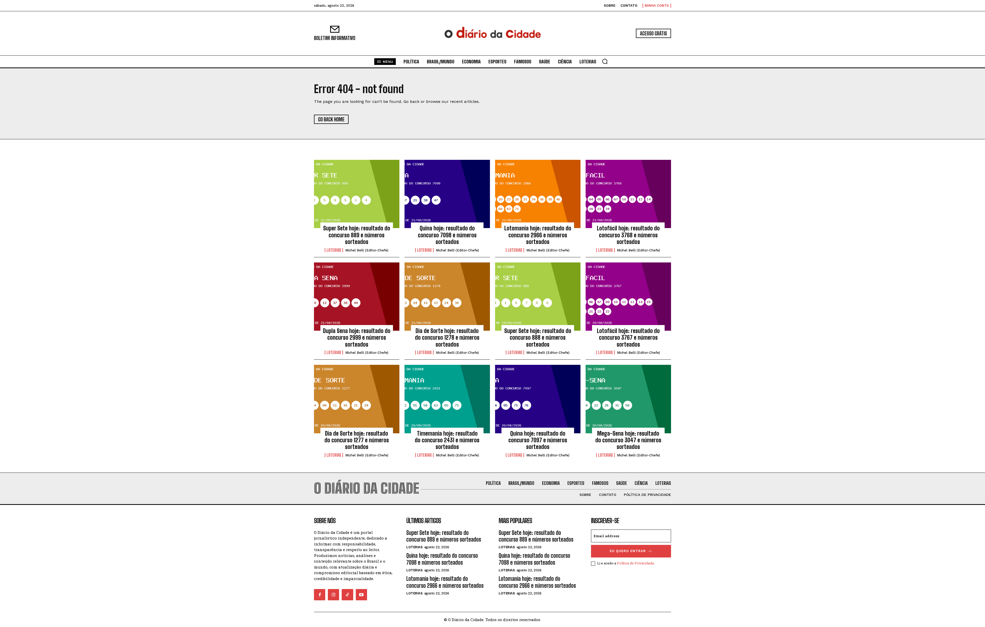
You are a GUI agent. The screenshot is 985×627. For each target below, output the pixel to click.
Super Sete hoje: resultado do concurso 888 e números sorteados (537, 337)
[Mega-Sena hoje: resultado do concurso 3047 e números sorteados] (628, 399)
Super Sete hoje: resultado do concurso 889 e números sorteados (356, 235)
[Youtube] (361, 594)
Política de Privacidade (635, 563)
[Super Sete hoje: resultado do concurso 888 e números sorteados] (537, 296)
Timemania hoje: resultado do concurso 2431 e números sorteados (447, 440)
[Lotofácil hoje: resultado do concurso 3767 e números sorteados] (628, 296)
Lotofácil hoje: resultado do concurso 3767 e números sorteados (628, 337)
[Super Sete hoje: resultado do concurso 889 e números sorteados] (356, 194)
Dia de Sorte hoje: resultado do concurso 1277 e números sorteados (356, 440)
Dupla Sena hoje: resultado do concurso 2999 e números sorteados (356, 337)
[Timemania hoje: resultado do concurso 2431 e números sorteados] (447, 399)
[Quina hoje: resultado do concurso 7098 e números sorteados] (447, 194)
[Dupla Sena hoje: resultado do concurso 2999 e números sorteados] (356, 296)
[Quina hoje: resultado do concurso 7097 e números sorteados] (537, 399)
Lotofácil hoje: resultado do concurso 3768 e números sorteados (628, 235)
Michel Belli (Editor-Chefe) (366, 250)
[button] (605, 61)
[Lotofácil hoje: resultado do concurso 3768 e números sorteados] (628, 194)
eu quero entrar (628, 551)
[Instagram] (333, 594)
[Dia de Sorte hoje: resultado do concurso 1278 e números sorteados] (447, 296)
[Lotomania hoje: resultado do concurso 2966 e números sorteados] (537, 194)
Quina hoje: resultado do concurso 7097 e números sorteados (537, 440)
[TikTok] (347, 594)
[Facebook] (319, 594)
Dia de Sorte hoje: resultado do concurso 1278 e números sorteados (447, 337)
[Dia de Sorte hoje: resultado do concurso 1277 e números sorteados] (356, 399)
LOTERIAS (334, 250)
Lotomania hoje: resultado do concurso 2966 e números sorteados (537, 235)
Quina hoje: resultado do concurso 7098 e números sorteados (447, 235)
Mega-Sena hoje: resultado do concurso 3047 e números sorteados (628, 440)
